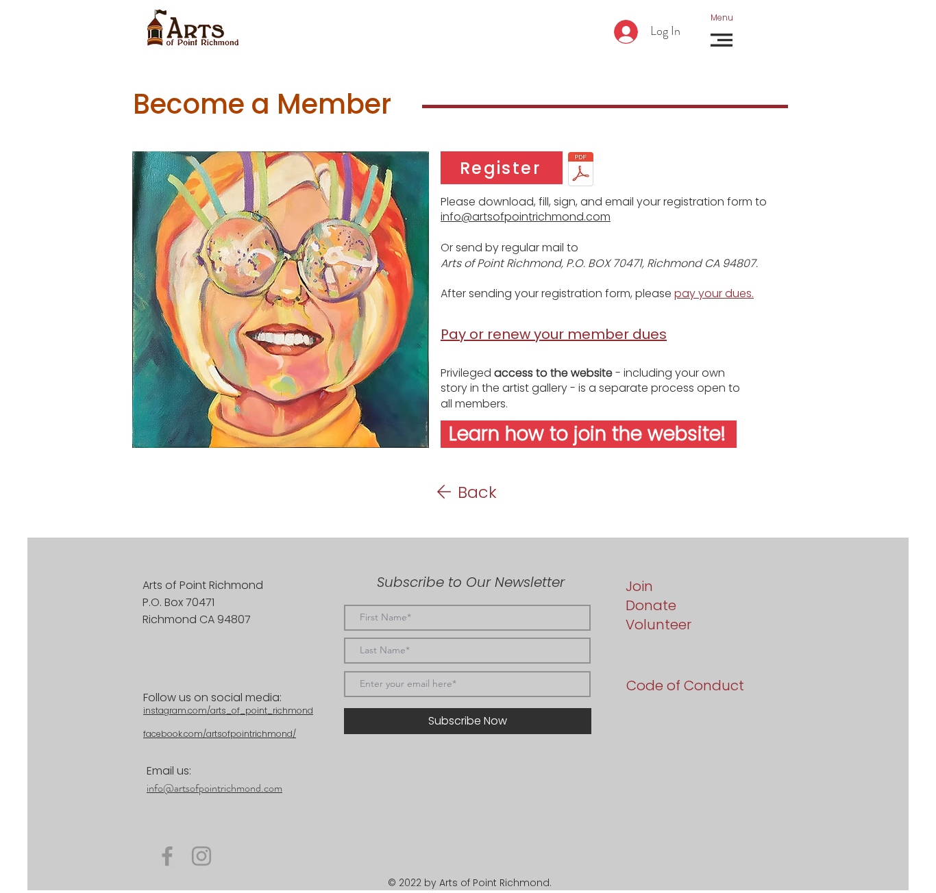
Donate (651, 605)
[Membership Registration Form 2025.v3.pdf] (581, 170)
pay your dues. (714, 293)
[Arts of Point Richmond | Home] (192, 28)
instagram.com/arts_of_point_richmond (228, 710)
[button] (722, 17)
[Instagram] (201, 856)
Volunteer (658, 624)
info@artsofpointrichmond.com (526, 217)
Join (639, 586)
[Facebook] (167, 856)
